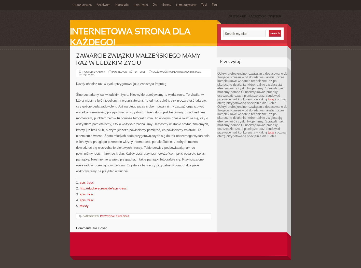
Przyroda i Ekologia (114, 216)
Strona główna (82, 5)
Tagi (204, 4)
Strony (166, 4)
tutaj (271, 99)
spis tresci (87, 182)
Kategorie (122, 4)
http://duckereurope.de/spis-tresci (103, 188)
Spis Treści (141, 5)
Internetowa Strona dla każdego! (130, 37)
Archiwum (104, 4)
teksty (84, 206)
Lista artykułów (186, 5)
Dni (155, 4)
